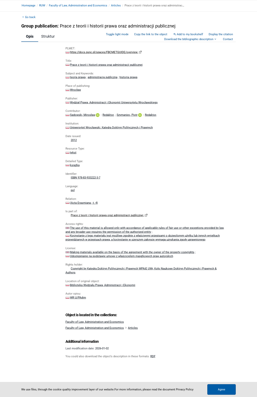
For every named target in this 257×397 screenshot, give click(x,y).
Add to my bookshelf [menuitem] (190, 34)
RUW (42, 5)
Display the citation (221, 34)
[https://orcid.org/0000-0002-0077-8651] (98, 115)
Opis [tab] (29, 36)
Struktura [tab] (49, 36)
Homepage (28, 5)
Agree (221, 389)
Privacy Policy (184, 389)
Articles (116, 5)
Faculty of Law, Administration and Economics (78, 5)
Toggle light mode (117, 34)
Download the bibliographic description (188, 39)
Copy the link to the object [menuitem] (150, 34)
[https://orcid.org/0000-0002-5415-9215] (140, 115)
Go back (30, 17)
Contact (228, 39)
